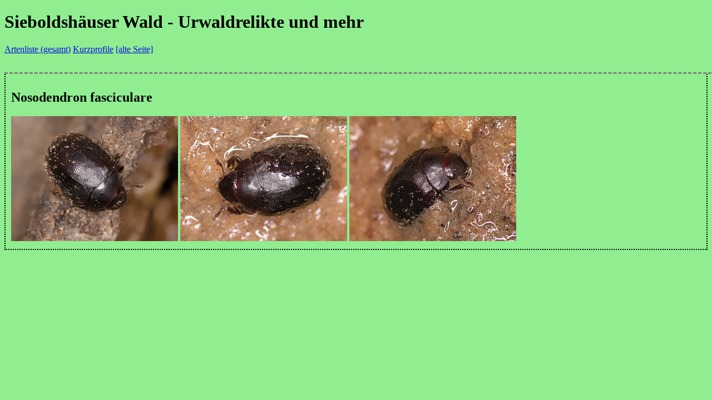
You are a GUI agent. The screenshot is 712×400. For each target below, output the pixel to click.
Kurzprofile (93, 49)
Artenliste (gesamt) (37, 49)
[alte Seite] (134, 49)
